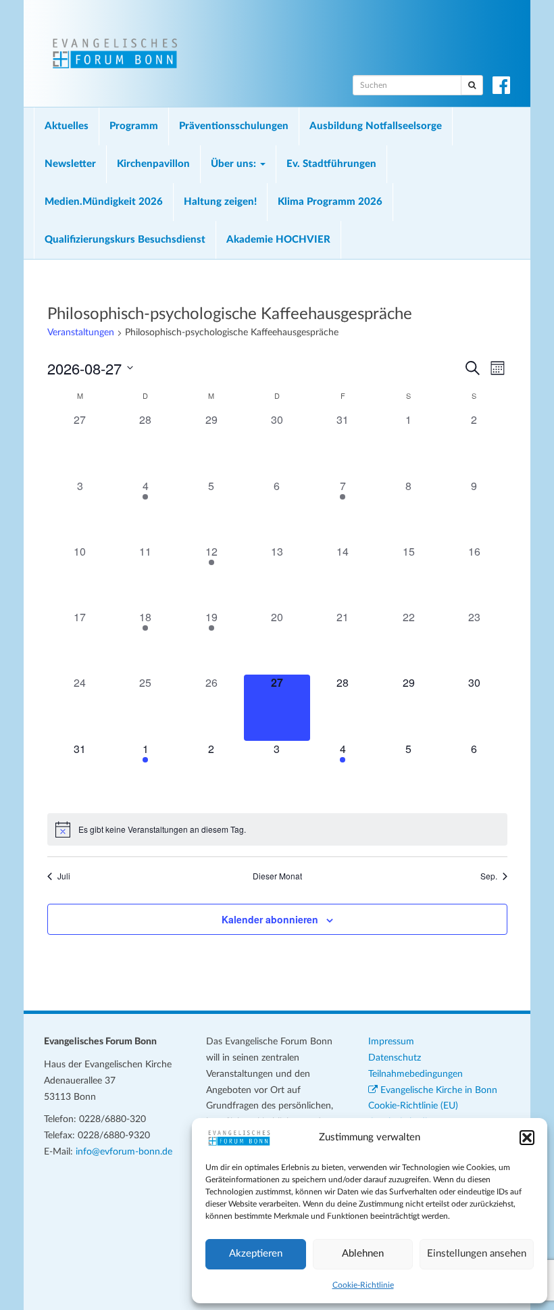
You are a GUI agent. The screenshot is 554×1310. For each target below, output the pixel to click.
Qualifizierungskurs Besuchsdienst (125, 240)
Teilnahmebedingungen (415, 1074)
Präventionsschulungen (233, 126)
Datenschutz (394, 1058)
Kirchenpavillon (153, 164)
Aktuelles (67, 126)
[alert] (277, 829)
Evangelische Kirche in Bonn (437, 1090)
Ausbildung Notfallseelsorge (375, 126)
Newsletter (70, 164)
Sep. (488, 876)
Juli (63, 876)
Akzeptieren (255, 1253)
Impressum (391, 1041)
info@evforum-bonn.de (124, 1152)
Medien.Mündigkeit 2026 (104, 202)
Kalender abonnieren (270, 919)
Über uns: (235, 164)
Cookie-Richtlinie (363, 1285)
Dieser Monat (277, 876)
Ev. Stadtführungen (331, 164)
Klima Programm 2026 (330, 202)
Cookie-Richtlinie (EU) (413, 1106)
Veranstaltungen (80, 332)
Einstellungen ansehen (476, 1253)
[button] (527, 1137)
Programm (133, 126)
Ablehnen (363, 1253)
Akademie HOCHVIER (278, 240)
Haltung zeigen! (220, 202)
